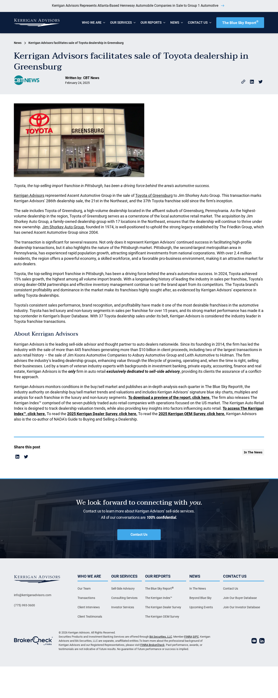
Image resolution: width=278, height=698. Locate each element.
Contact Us (139, 534)
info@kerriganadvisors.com (32, 595)
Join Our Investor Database (241, 607)
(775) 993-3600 (24, 605)
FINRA (188, 636)
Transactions (86, 598)
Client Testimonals (90, 616)
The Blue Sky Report (240, 22)
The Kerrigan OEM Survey (162, 616)
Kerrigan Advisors (29, 195)
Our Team (84, 588)
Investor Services (122, 607)
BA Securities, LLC (160, 636)
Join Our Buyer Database (240, 598)
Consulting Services (124, 598)
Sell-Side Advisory (123, 588)
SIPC (196, 636)
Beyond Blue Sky (200, 598)
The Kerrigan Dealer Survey (163, 607)
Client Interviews (89, 607)
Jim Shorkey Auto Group (63, 227)
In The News (197, 588)
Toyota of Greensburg (154, 195)
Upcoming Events (201, 607)
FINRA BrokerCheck (152, 645)
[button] (92, 22)
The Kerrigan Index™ (158, 598)
